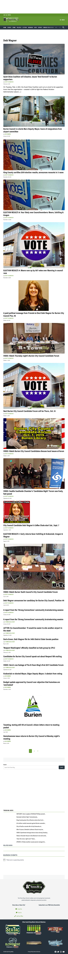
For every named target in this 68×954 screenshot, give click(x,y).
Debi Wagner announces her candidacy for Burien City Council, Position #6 (33, 600)
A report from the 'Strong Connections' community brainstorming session (33, 619)
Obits (60, 27)
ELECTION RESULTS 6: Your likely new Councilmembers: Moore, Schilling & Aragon (33, 213)
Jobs (56, 27)
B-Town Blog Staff (10, 622)
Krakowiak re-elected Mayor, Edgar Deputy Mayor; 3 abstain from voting (32, 673)
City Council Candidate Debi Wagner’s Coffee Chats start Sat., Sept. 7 (31, 525)
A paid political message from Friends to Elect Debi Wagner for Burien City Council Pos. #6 (33, 314)
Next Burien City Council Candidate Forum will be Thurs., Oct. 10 (29, 410)
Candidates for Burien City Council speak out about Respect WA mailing (32, 656)
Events (9, 27)
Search (5, 764)
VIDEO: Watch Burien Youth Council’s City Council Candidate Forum (30, 591)
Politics (19, 27)
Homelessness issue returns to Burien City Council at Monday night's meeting (31, 737)
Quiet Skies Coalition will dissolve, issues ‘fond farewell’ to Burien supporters (30, 78)
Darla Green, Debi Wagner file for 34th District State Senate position (30, 639)
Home (4, 27)
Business (30, 27)
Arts (35, 27)
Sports (40, 27)
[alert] (34, 860)
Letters (25, 27)
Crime (14, 27)
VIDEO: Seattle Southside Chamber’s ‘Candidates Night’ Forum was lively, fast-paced (33, 492)
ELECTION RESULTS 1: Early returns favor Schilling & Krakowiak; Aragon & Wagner (33, 535)
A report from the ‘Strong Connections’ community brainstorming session (33, 609)
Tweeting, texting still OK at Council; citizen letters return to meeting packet (31, 726)
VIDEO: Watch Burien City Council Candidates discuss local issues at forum (33, 451)
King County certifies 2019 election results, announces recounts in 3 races (33, 172)
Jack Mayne (8, 134)
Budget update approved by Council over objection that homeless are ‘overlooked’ (31, 683)
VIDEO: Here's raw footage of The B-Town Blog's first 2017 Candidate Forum (33, 664)
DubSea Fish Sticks (48, 27)
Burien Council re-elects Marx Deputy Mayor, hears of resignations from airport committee (32, 130)
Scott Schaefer (9, 82)
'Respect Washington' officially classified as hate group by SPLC (29, 647)
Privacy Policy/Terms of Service (34, 951)
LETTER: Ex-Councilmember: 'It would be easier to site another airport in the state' (32, 629)
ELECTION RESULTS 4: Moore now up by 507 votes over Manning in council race (33, 271)
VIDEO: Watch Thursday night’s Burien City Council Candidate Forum (31, 355)
